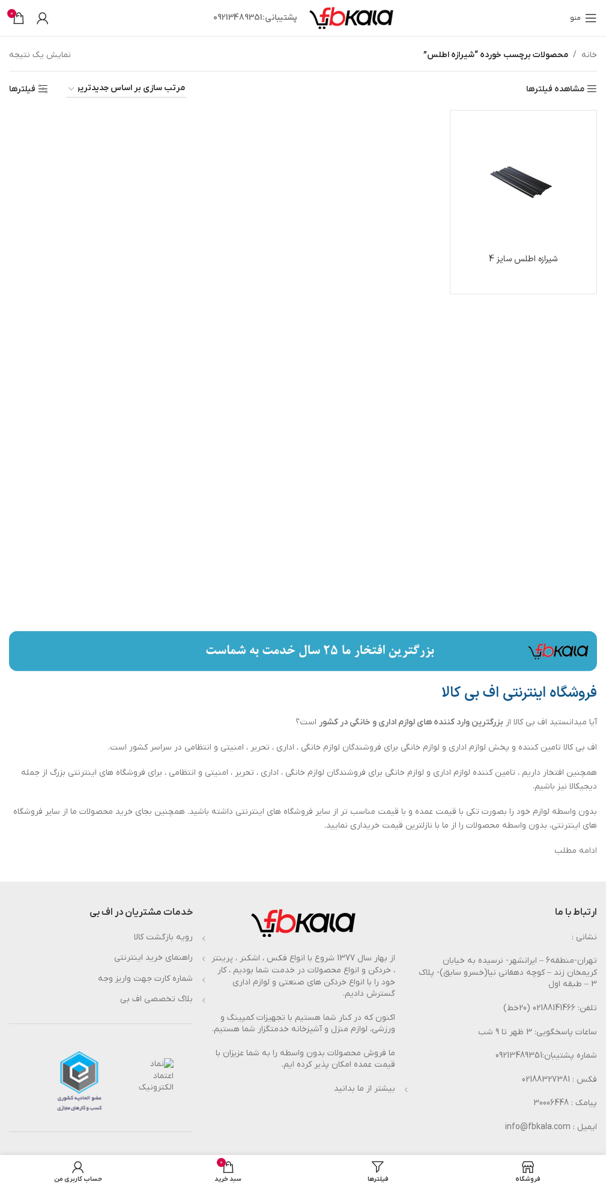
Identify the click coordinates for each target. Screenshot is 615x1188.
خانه (589, 55)
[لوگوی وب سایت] (351, 17)
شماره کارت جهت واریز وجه (145, 978)
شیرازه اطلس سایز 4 (523, 259)
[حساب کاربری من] (43, 18)
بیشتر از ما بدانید (364, 1088)
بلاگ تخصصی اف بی (156, 999)
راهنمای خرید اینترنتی (153, 957)
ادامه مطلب (575, 850)
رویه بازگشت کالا (163, 937)
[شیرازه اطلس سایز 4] (523, 184)
